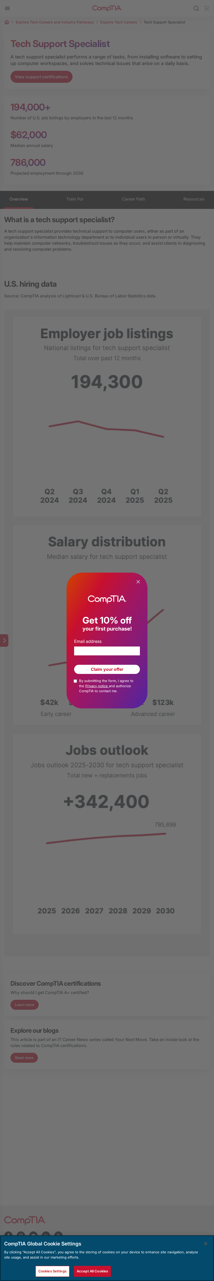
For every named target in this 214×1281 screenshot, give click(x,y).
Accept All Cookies (92, 1271)
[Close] (205, 1243)
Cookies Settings (52, 1271)
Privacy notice (97, 686)
